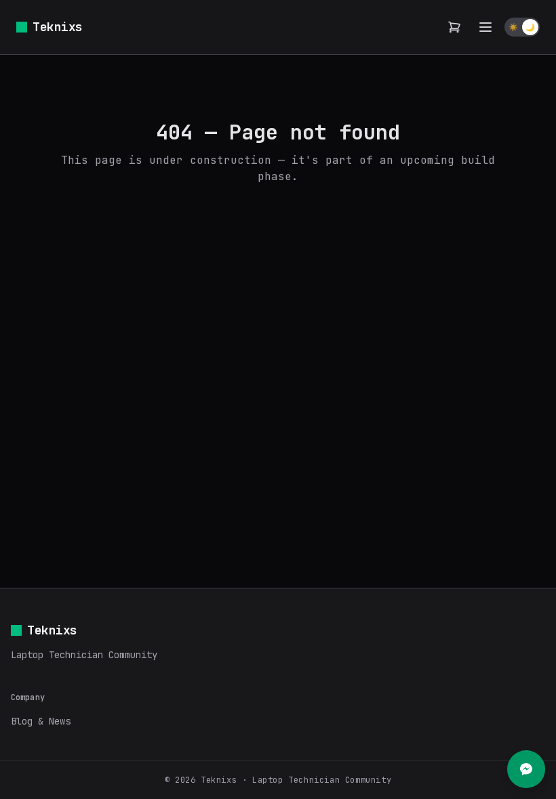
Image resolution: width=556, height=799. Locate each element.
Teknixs (58, 27)
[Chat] (526, 769)
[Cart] (454, 27)
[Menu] (485, 27)
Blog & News (41, 721)
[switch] (522, 27)
